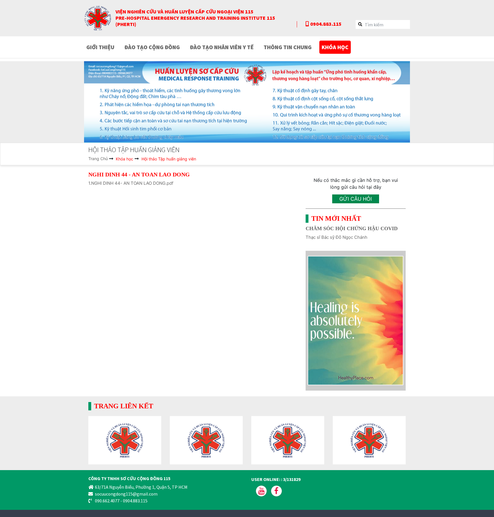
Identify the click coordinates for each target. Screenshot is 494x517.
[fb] (276, 490)
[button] (108, 102)
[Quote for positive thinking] (356, 320)
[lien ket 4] (369, 440)
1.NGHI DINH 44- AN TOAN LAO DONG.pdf (130, 183)
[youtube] (262, 490)
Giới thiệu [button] (100, 47)
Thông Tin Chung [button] (288, 47)
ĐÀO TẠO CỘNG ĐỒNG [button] (152, 47)
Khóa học (124, 158)
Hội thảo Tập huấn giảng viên (169, 158)
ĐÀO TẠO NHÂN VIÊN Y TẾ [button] (222, 47)
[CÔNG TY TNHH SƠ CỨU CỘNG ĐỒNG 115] (97, 17)
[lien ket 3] (287, 440)
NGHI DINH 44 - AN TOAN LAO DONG (139, 174)
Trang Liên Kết (123, 406)
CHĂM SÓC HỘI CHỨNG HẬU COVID (352, 228)
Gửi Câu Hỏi (355, 199)
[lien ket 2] (206, 440)
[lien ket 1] (124, 440)
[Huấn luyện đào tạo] (247, 102)
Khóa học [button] (335, 47)
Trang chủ (98, 158)
